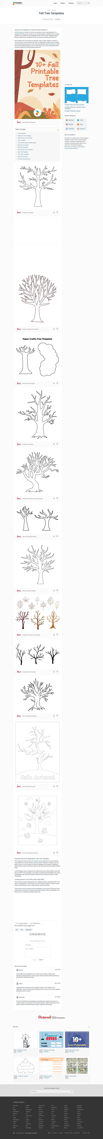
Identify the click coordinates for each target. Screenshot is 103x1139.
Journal (53, 1115)
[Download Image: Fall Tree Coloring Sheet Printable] (57, 853)
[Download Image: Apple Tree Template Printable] (57, 536)
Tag (27, 1126)
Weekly (41, 1128)
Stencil (66, 1124)
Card (52, 1105)
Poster (66, 1122)
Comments (57, 19)
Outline (79, 1119)
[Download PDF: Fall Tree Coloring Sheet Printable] (54, 853)
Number (62, 3)
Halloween (29, 1115)
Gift (14, 1115)
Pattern (28, 1105)
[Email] (33, 935)
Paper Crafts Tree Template (25, 138)
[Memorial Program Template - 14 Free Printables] (77, 1031)
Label (78, 1115)
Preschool (80, 1122)
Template (71, 3)
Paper (14, 1122)
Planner (53, 1122)
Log (40, 1117)
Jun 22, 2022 (57, 996)
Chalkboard (80, 1109)
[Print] (36, 935)
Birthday (79, 1107)
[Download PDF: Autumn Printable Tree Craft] (54, 786)
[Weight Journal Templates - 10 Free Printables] (51, 1057)
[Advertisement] (37, 230)
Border (40, 1109)
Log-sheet (80, 1128)
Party (27, 1122)
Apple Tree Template (23, 145)
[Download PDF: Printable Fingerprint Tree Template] (54, 329)
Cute (65, 1111)
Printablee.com (19, 1133)
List (27, 1117)
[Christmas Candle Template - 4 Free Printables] (26, 1031)
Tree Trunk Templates (23, 154)
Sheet (53, 1124)
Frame (79, 1113)
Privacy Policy (68, 1133)
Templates (28, 930)
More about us (68, 146)
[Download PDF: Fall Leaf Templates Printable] (54, 591)
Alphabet (79, 1105)
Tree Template (21, 133)
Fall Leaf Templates (23, 147)
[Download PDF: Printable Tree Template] (54, 212)
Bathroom (54, 1107)
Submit (41, 959)
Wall (14, 1128)
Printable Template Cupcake (72, 111)
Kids (65, 1115)
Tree (21, 930)
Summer (15, 1126)
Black (14, 1109)
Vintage (79, 1126)
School (40, 1124)
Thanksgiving (55, 1126)
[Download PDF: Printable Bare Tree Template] (54, 672)
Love (52, 1117)
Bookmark (28, 1109)
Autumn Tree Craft (23, 156)
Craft (52, 1111)
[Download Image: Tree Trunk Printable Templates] (57, 716)
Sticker (79, 1124)
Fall (17, 930)
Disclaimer (77, 1133)
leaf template (19, 32)
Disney (15, 1113)
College (28, 1111)
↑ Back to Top (85, 1133)
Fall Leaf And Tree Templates (25, 149)
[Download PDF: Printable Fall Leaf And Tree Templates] (54, 635)
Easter (40, 1113)
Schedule (28, 1124)
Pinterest (82, 146)
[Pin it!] (19, 122)
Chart (52, 1128)
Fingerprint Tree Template (24, 135)
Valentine (66, 1126)
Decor (78, 1111)
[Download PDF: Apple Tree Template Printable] (54, 536)
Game (65, 1105)
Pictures (41, 1122)
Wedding (28, 1128)
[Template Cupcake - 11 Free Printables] (26, 1057)
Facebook (67, 148)
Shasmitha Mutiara (23, 923)
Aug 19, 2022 (57, 983)
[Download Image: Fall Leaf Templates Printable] (57, 591)
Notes (27, 1119)
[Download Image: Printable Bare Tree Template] (57, 672)
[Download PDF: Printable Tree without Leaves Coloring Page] (54, 498)
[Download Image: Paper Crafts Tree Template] (57, 383)
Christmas (16, 1111)
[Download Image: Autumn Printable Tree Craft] (57, 786)
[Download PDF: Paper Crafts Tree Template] (54, 383)
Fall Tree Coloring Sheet (24, 159)
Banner (40, 1107)
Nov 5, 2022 (57, 969)
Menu (78, 1117)
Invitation (41, 1115)
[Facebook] (30, 935)
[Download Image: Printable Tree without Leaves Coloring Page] (57, 498)
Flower (66, 1113)
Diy (27, 1113)
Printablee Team (36, 923)
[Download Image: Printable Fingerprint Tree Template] (57, 329)
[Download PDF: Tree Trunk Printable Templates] (54, 716)
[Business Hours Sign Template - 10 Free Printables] (51, 1031)
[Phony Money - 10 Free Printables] (77, 1057)
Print (14, 1124)
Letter (55, 3)
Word (52, 1109)
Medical (66, 1117)
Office (53, 1119)
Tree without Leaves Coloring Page (27, 142)
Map (65, 1128)
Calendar (15, 1105)
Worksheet (42, 1105)
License (60, 1133)
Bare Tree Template (23, 152)
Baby (27, 1107)
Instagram (75, 148)
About (49, 1133)
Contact (55, 1133)
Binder (66, 1107)
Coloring (41, 1111)
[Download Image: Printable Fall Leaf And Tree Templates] (57, 635)
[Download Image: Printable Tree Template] (57, 212)
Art (14, 1107)
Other (65, 1119)
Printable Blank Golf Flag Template (74, 105)
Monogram (16, 1119)
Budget (66, 1109)
